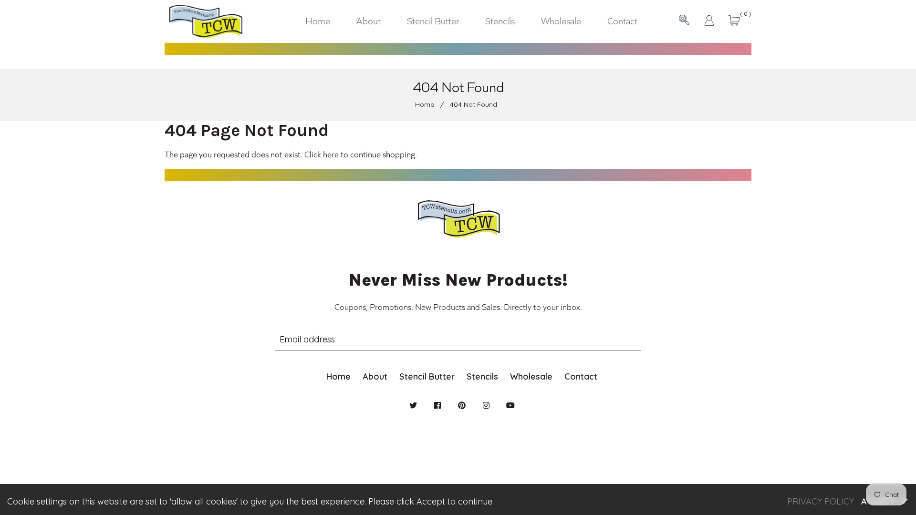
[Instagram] (486, 405)
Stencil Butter (427, 376)
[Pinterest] (462, 405)
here (331, 154)
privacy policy (820, 501)
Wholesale (531, 376)
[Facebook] (437, 405)
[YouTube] (510, 405)
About (375, 376)
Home (424, 104)
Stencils (482, 376)
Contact (580, 376)
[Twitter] (413, 405)
